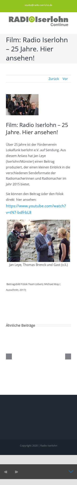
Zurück (54, 79)
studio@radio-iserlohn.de (38, 5)
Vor (65, 79)
